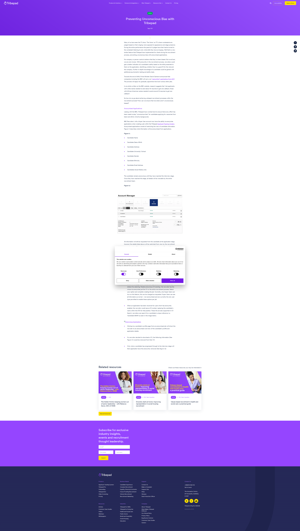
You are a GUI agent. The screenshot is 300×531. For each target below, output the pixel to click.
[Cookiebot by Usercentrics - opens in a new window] (176, 249)
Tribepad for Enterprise (126, 509)
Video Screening (103, 494)
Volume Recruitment (126, 494)
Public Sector (124, 514)
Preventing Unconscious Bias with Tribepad (150, 21)
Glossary (144, 494)
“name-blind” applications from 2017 (163, 79)
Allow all (172, 280)
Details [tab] (150, 254)
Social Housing (124, 518)
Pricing (176, 3)
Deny (127, 280)
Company (144, 504)
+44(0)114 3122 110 (190, 485)
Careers (144, 522)
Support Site (145, 489)
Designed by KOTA (189, 509)
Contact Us (168, 3)
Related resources (110, 367)
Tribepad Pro (102, 487)
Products (101, 481)
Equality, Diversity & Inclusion (128, 489)
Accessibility (278, 3)
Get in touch (188, 487)
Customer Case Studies (105, 509)
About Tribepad (146, 507)
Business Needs (124, 481)
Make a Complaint (147, 487)
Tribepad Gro (102, 491)
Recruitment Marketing (126, 496)
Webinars (101, 514)
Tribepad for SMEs (125, 507)
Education (123, 521)
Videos (100, 511)
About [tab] (173, 254)
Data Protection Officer (148, 496)
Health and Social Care (126, 511)
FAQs (143, 491)
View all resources (105, 413)
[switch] (141, 274)
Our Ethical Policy (147, 513)
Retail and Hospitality (126, 516)
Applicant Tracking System (165, 124)
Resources (101, 504)
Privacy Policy (146, 515)
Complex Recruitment (126, 487)
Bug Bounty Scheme (147, 518)
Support (144, 481)
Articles (101, 507)
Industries (123, 504)
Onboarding (102, 489)
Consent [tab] (126, 254)
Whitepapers (102, 516)
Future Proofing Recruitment (128, 491)
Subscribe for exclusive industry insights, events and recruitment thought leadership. (114, 435)
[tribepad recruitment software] (11, 3)
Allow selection (150, 280)
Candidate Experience (126, 484)
